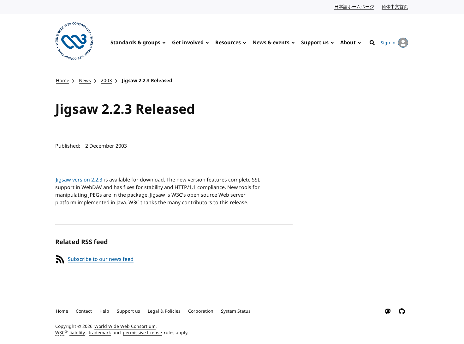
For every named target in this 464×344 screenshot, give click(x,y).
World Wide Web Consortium (125, 326)
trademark (100, 332)
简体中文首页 (395, 6)
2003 (106, 80)
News (85, 80)
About (348, 42)
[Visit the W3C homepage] (74, 42)
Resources (228, 42)
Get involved (188, 42)
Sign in (388, 43)
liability (77, 332)
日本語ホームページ (354, 6)
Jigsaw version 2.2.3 (79, 180)
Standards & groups (135, 42)
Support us (315, 42)
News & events (271, 42)
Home (62, 80)
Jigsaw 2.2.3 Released (147, 80)
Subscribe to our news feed (101, 259)
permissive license (142, 332)
